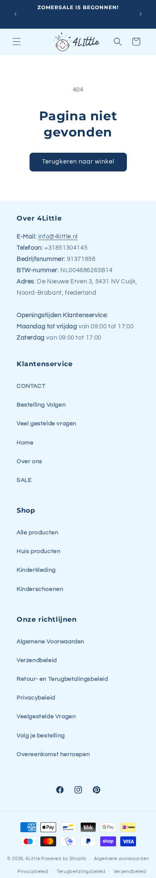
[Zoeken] (118, 41)
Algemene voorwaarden (121, 858)
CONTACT (31, 386)
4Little (32, 858)
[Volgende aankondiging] (140, 14)
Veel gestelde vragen (47, 424)
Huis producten (38, 551)
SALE (24, 480)
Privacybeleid (36, 698)
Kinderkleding (36, 570)
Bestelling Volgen (41, 405)
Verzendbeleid (37, 660)
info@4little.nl (58, 236)
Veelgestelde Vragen (46, 716)
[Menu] (16, 41)
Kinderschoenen (40, 589)
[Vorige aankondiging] (15, 14)
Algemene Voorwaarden (50, 642)
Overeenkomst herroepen (53, 754)
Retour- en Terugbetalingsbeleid (62, 679)
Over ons (29, 461)
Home (25, 443)
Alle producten (37, 533)
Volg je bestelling (41, 736)
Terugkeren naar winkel (78, 162)
